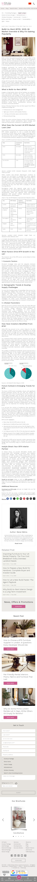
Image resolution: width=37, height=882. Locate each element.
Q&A (3, 21)
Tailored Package (6, 849)
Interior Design (5, 851)
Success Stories (18, 848)
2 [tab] (16, 836)
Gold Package (5, 846)
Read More (10, 649)
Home (2, 8)
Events (24, 17)
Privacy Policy (13, 866)
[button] (19, 872)
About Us (28, 842)
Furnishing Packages (10, 13)
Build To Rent (13, 8)
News (7, 21)
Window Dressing (7, 17)
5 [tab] (24, 836)
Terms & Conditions (29, 866)
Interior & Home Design (8, 15)
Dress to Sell (17, 19)
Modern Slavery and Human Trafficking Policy (30, 849)
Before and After (6, 19)
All (2, 13)
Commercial (17, 17)
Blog (7, 8)
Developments (18, 846)
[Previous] (3, 820)
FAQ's (20, 866)
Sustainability (26, 19)
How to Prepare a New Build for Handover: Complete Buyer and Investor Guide (16, 570)
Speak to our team (7, 479)
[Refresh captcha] (16, 783)
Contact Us (16, 867)
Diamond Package (6, 848)
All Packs (4, 842)
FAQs (27, 846)
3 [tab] (18, 836)
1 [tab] (13, 836)
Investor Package (6, 844)
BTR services (29, 479)
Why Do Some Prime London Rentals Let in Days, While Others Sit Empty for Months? (18, 711)
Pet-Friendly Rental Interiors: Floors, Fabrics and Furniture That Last (18, 676)
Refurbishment (21, 15)
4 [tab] (21, 836)
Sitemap (23, 867)
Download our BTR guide (9, 489)
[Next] (34, 820)
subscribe (18, 606)
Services (16, 842)
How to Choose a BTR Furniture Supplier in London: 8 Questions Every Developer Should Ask (17, 642)
